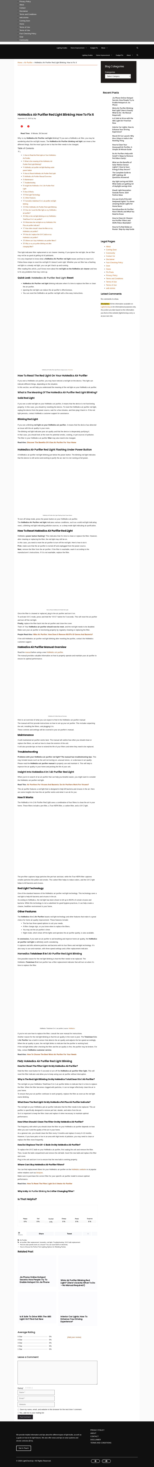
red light (49, 1242)
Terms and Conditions (27, 14)
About (21, 5)
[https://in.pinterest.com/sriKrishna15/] (95, 1461)
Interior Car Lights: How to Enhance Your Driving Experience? (74, 1319)
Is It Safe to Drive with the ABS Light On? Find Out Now (35, 1318)
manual (28, 652)
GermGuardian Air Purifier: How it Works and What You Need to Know (123, 211)
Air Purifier (28, 63)
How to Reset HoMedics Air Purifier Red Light (40, 173)
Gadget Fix (94, 48)
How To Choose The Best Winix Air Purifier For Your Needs (51, 1054)
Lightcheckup (106, 307)
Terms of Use (24, 27)
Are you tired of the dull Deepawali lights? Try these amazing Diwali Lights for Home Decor (123, 202)
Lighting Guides (62, 48)
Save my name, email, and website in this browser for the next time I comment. (51, 1409)
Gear (21, 37)
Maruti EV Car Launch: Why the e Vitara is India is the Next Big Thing (123, 138)
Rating (20, 1388)
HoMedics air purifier (55, 652)
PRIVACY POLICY (97, 1430)
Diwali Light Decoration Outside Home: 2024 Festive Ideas (121, 192)
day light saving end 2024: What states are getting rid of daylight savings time (122, 183)
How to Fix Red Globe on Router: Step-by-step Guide (123, 228)
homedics (43, 1242)
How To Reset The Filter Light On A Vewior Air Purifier (49, 1184)
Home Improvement (77, 48)
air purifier (23, 1242)
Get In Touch (24, 1448)
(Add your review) (74, 1337)
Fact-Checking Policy (27, 34)
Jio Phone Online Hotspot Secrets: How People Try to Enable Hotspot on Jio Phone (34, 1280)
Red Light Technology (32, 195)
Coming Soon (24, 21)
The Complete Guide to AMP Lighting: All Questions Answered (121, 174)
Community (23, 40)
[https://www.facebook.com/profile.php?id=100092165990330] (106, 1461)
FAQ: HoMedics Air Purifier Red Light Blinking (40, 207)
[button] (137, 48)
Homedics (70, 369)
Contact (22, 8)
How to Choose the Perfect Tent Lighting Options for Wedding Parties (43, 1247)
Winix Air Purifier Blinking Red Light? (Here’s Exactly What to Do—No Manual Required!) (78, 1283)
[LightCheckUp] (22, 47)
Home (21, 24)
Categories (110, 72)
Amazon (39, 1173)
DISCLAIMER (95, 1440)
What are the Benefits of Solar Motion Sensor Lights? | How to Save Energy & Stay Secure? (122, 166)
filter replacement (33, 1242)
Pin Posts (110, 272)
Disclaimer (23, 11)
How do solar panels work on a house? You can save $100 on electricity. (44, 1244)
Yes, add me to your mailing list (31, 1413)
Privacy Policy (25, 2)
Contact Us (110, 256)
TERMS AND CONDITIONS (100, 1443)
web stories (23, 18)
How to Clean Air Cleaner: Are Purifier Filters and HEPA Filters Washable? (122, 220)
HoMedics (72, 1028)
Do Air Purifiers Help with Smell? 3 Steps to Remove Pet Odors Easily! (122, 155)
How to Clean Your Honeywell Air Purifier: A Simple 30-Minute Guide (122, 147)
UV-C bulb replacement (72, 1242)
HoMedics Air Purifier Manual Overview (38, 176)
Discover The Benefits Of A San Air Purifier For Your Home (51, 442)
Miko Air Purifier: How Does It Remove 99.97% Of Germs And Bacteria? (63, 634)
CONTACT (94, 1436)
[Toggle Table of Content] (19, 152)
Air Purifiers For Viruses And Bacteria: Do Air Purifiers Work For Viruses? (58, 785)
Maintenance (29, 179)
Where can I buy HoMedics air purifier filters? (40, 240)
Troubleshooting (30, 183)
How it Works (29, 192)
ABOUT (93, 1433)
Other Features (30, 198)
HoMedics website (79, 1169)
